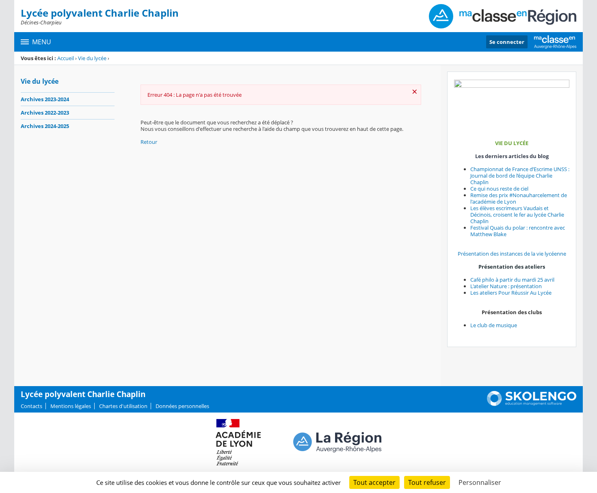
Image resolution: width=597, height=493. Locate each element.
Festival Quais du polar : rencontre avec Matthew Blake (517, 231)
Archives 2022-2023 (45, 112)
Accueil (65, 58)
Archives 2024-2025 (45, 126)
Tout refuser (427, 482)
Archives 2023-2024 (45, 99)
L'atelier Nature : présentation (506, 286)
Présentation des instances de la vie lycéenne (512, 253)
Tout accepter (374, 482)
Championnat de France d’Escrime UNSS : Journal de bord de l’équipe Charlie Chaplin (519, 175)
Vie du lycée (92, 58)
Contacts (31, 406)
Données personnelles (182, 406)
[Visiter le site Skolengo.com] (531, 404)
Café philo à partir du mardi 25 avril (512, 279)
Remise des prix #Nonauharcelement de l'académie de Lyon (518, 198)
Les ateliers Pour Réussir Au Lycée (511, 292)
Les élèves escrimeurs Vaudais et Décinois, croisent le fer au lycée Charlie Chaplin (517, 214)
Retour (149, 142)
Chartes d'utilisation (123, 406)
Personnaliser (480, 482)
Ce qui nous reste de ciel (499, 188)
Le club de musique (493, 325)
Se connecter (506, 42)
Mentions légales (70, 406)
